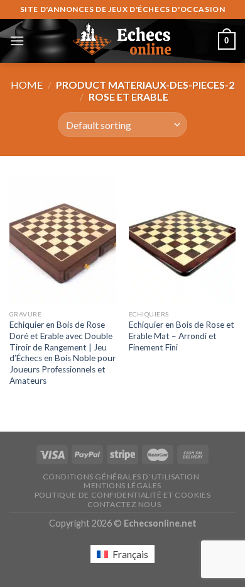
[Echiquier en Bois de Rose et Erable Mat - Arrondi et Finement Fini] (182, 239)
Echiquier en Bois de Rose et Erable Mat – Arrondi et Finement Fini (181, 336)
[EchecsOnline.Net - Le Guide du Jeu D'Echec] (122, 41)
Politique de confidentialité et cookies (123, 495)
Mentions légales (122, 485)
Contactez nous (124, 504)
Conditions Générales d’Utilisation (121, 476)
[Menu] (16, 40)
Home (27, 85)
